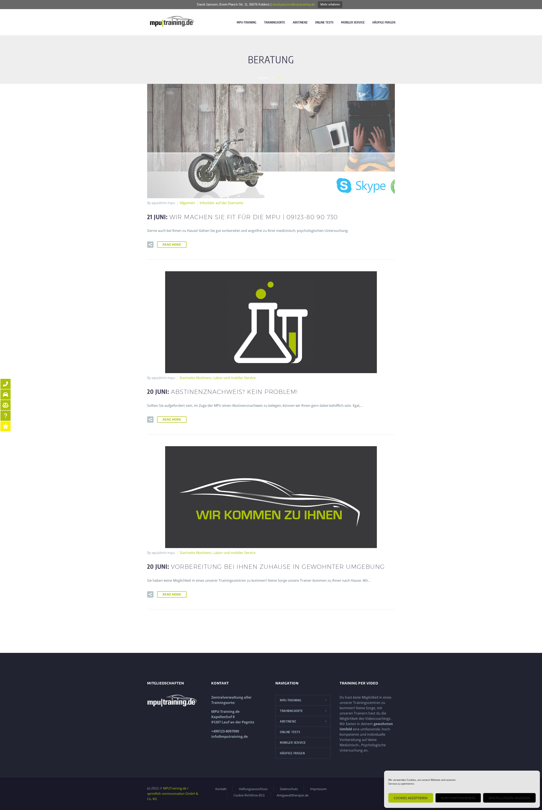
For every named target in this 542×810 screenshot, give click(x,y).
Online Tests (324, 22)
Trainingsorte (274, 22)
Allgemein (187, 203)
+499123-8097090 (225, 731)
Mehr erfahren (330, 4)
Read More (172, 244)
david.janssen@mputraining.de (293, 4)
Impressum (318, 789)
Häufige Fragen (383, 22)
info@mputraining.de (229, 736)
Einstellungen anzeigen (509, 798)
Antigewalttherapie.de (292, 795)
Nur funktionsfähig (458, 798)
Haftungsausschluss (253, 789)
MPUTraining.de (174, 788)
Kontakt (221, 789)
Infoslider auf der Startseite (221, 203)
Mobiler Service (353, 22)
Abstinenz (300, 22)
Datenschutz (289, 789)
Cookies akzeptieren (411, 798)
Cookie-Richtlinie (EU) (249, 795)
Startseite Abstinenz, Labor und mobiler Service (218, 377)
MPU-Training (246, 22)
